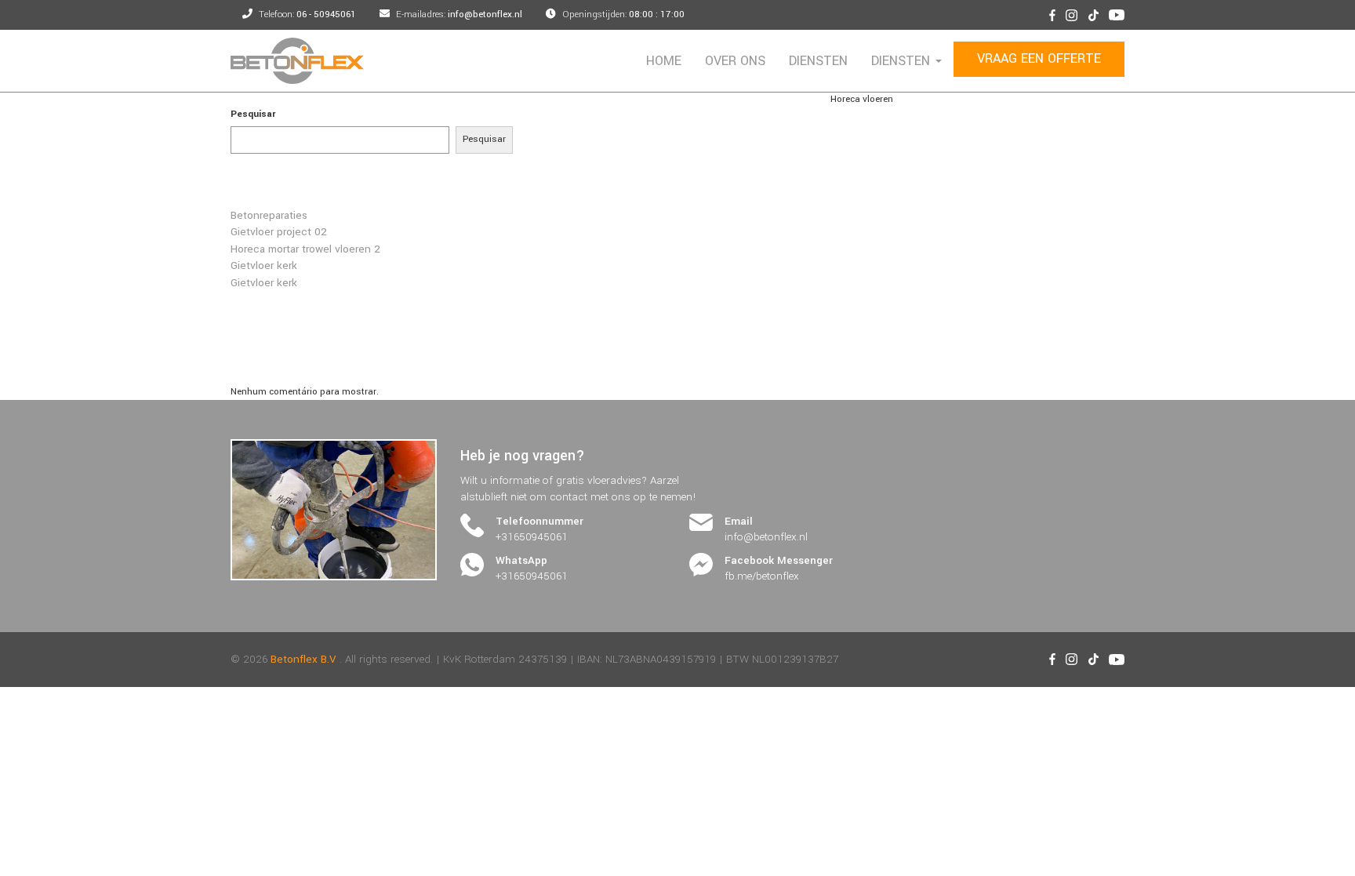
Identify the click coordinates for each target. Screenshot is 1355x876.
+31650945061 (532, 536)
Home (663, 61)
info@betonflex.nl (766, 536)
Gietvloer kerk (264, 265)
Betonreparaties (269, 215)
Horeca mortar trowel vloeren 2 (305, 249)
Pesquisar (253, 114)
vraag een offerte (1039, 58)
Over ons (735, 61)
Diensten (818, 61)
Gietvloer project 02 (279, 231)
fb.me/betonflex (762, 576)
